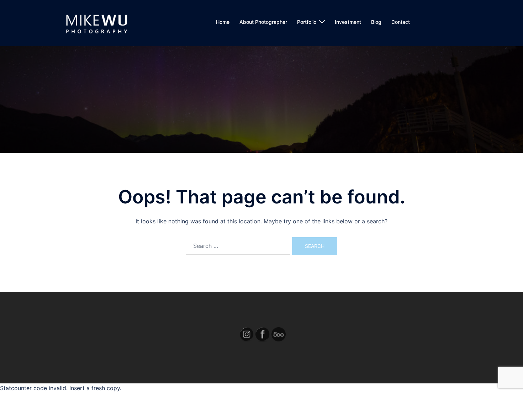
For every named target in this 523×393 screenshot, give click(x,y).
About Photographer (263, 22)
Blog (376, 22)
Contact (400, 22)
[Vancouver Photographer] (96, 22)
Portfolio (306, 22)
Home (222, 22)
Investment (348, 22)
